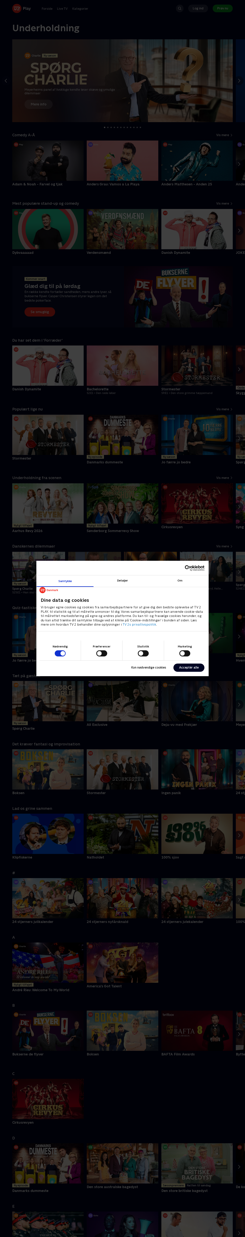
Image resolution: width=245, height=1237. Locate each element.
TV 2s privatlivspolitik (139, 624)
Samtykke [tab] (65, 581)
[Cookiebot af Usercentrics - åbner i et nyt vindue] (187, 568)
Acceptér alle (189, 667)
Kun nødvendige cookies (148, 667)
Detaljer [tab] (122, 580)
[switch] (101, 653)
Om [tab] (179, 580)
